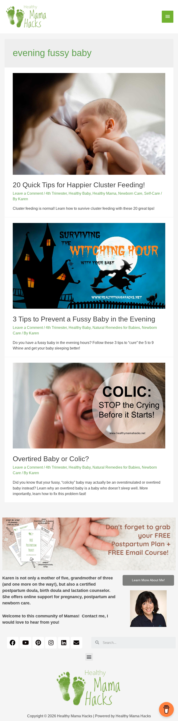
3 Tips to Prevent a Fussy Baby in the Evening (84, 319)
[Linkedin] (64, 642)
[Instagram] (51, 642)
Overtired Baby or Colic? (51, 459)
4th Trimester (56, 193)
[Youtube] (25, 642)
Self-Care (152, 193)
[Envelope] (76, 642)
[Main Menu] (167, 17)
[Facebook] (13, 642)
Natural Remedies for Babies (116, 327)
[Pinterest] (38, 642)
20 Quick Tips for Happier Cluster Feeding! (79, 185)
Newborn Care (130, 193)
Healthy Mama (104, 193)
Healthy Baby (80, 193)
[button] (148, 580)
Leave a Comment (28, 193)
